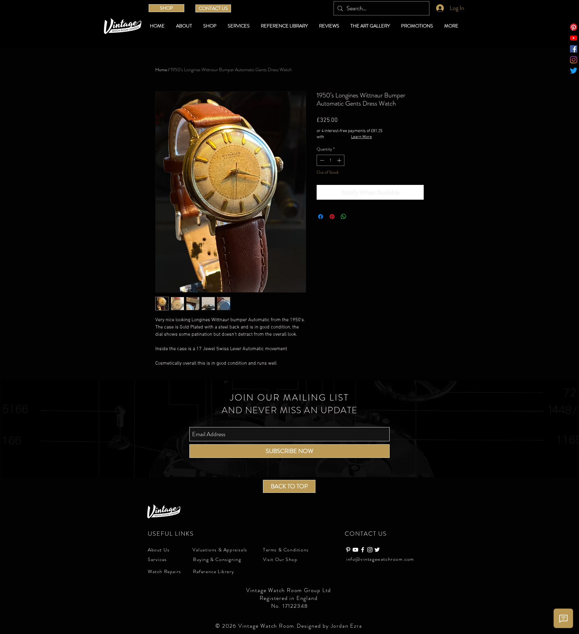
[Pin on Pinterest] (332, 216)
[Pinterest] (573, 27)
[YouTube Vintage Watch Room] (355, 549)
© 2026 (226, 626)
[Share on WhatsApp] (343, 216)
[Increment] (339, 160)
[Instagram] (573, 59)
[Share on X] (355, 216)
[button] (211, 26)
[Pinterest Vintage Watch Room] (348, 549)
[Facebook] (573, 48)
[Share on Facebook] (320, 216)
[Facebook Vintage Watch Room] (362, 549)
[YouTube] (573, 38)
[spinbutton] (330, 160)
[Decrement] (321, 160)
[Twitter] (573, 70)
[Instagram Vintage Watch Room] (369, 549)
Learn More (361, 137)
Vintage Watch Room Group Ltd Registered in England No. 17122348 (289, 598)
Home (161, 69)
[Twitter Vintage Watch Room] (377, 549)
